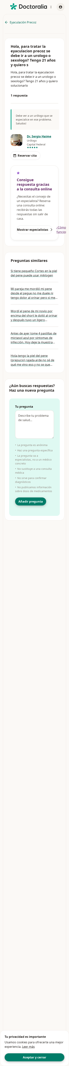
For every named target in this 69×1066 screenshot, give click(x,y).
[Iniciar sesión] (60, 7)
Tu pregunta (24, 407)
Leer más (28, 1047)
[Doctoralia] (28, 6)
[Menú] (51, 7)
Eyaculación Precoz (23, 22)
